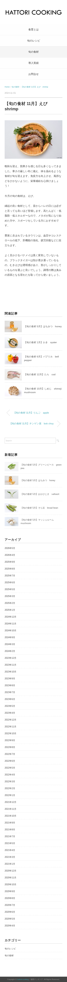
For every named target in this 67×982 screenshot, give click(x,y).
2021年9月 (10, 822)
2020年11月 (10, 877)
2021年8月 (10, 829)
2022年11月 (10, 726)
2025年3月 (10, 596)
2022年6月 (10, 761)
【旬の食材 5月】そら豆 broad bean (39, 508)
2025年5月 (10, 589)
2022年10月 (10, 733)
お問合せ (33, 74)
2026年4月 (10, 555)
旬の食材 (33, 51)
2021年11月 (10, 809)
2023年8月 (10, 685)
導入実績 (33, 62)
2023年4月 (10, 713)
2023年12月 (10, 658)
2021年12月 (10, 802)
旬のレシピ (33, 40)
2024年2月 (10, 651)
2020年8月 (10, 898)
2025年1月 (10, 610)
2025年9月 (10, 562)
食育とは (33, 29)
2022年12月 (10, 719)
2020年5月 (10, 918)
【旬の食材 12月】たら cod (39, 374)
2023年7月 (10, 692)
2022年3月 (10, 781)
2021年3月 (10, 857)
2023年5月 (10, 706)
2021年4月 (10, 850)
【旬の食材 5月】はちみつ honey (43, 326)
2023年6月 (10, 699)
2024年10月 (10, 630)
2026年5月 (10, 548)
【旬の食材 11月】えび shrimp (34, 87)
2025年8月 (10, 568)
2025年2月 (10, 603)
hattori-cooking (23, 979)
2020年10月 (10, 884)
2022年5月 (10, 767)
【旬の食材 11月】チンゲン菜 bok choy (31, 423)
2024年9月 (10, 637)
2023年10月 (10, 671)
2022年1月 (10, 795)
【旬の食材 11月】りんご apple (31, 412)
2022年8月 (10, 747)
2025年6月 (10, 582)
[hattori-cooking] (33, 11)
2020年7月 (10, 905)
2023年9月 (10, 678)
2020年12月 (10, 870)
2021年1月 (10, 864)
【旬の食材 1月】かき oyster (40, 342)
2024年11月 (10, 623)
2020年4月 (10, 925)
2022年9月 (10, 740)
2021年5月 (10, 843)
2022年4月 (10, 774)
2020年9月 (10, 891)
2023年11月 (10, 665)
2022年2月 (10, 788)
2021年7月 (10, 836)
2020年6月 (10, 912)
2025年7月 (10, 575)
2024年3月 (10, 644)
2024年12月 (10, 616)
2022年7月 (10, 754)
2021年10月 (10, 816)
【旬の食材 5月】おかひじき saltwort (40, 494)
